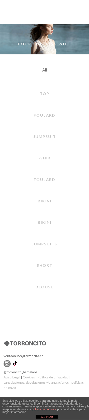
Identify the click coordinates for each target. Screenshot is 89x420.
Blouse (44, 287)
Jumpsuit (44, 136)
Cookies (29, 377)
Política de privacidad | (53, 377)
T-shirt (45, 158)
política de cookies (44, 409)
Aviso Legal (12, 377)
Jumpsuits (44, 244)
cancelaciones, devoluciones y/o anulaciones (36, 382)
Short (44, 265)
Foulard (44, 115)
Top (44, 93)
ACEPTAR (47, 416)
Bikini (45, 201)
